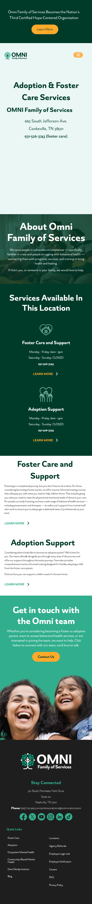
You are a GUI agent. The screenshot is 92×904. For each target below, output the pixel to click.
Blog (10, 876)
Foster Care (13, 838)
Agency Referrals (57, 846)
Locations (54, 838)
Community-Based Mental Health (21, 861)
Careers (53, 869)
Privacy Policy (56, 885)
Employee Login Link (59, 854)
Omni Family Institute (18, 869)
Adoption (12, 845)
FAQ (51, 877)
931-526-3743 (46, 430)
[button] (78, 55)
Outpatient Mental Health (21, 852)
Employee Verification (60, 861)
